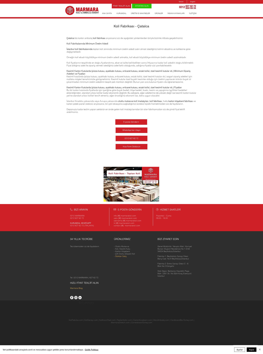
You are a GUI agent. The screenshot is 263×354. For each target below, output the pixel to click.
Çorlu (162, 332)
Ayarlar (240, 349)
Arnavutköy (83, 327)
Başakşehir (157, 327)
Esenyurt (124, 330)
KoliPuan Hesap (114, 342)
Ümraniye (129, 332)
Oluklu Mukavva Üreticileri (111, 335)
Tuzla (123, 332)
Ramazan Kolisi (140, 335)
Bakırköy (148, 327)
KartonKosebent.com (142, 320)
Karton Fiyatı (172, 342)
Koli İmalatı (128, 335)
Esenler (116, 330)
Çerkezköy (98, 330)
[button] (175, 249)
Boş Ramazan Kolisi (117, 337)
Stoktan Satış (121, 256)
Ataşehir (115, 327)
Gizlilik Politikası (91, 349)
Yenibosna (98, 327)
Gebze (156, 332)
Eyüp (130, 330)
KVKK (188, 335)
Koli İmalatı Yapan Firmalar (81, 335)
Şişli (119, 332)
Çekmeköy (108, 330)
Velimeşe (107, 327)
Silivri (94, 332)
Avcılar (122, 327)
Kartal (182, 330)
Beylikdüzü (193, 327)
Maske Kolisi (131, 337)
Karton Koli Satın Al (170, 340)
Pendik (70, 332)
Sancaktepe (79, 332)
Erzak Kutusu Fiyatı (153, 340)
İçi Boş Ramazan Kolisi (142, 342)
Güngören (157, 330)
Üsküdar (138, 332)
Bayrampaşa (168, 327)
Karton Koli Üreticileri (188, 340)
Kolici (112, 340)
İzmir (196, 335)
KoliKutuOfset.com (107, 320)
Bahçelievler (139, 327)
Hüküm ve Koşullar (99, 337)
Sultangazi (112, 332)
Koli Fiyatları (104, 340)
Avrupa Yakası (71, 327)
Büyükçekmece (79, 330)
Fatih (135, 330)
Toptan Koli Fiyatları (135, 340)
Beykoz (185, 327)
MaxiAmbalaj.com (161, 320)
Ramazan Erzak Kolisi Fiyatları (150, 337)
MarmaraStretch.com (120, 322)
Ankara (97, 335)
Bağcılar (129, 327)
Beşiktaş (177, 327)
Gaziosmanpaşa (145, 330)
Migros (159, 335)
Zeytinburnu (147, 332)
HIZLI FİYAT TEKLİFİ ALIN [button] (84, 282)
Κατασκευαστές (159, 342)
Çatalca (89, 330)
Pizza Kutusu (121, 340)
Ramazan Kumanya (170, 335)
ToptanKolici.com (124, 320)
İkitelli (90, 327)
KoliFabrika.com (76, 320)
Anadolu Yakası (80, 340)
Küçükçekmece (191, 330)
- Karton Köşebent (122, 251)
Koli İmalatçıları (71, 337)
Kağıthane (174, 330)
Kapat (251, 349)
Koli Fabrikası (93, 340)
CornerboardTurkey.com (141, 322)
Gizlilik (182, 335)
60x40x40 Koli (170, 337)
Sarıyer (88, 332)
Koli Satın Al (127, 342)
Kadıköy (166, 330)
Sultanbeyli (102, 332)
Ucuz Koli (169, 332)
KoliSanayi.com (91, 320)
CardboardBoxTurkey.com (182, 320)
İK (192, 335)
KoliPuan (151, 335)
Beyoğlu (68, 330)
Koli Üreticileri (85, 337)
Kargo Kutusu (180, 332)
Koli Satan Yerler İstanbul (96, 342)
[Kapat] (259, 349)
